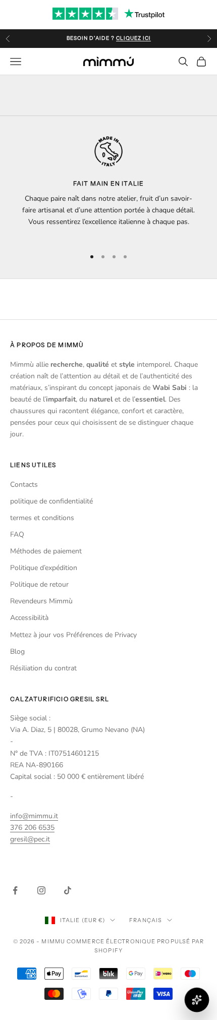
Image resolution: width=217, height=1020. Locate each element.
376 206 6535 (32, 827)
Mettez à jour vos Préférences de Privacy (73, 635)
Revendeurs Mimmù (41, 601)
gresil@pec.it (30, 839)
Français (145, 920)
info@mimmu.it (34, 816)
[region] (108, 188)
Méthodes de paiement (46, 551)
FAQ (17, 534)
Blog (17, 651)
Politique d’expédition (43, 568)
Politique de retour (39, 584)
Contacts (24, 484)
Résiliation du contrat (43, 668)
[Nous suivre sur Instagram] (41, 890)
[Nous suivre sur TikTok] (68, 890)
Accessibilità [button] (29, 617)
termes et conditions (42, 518)
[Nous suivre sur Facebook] (15, 890)
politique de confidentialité (51, 501)
